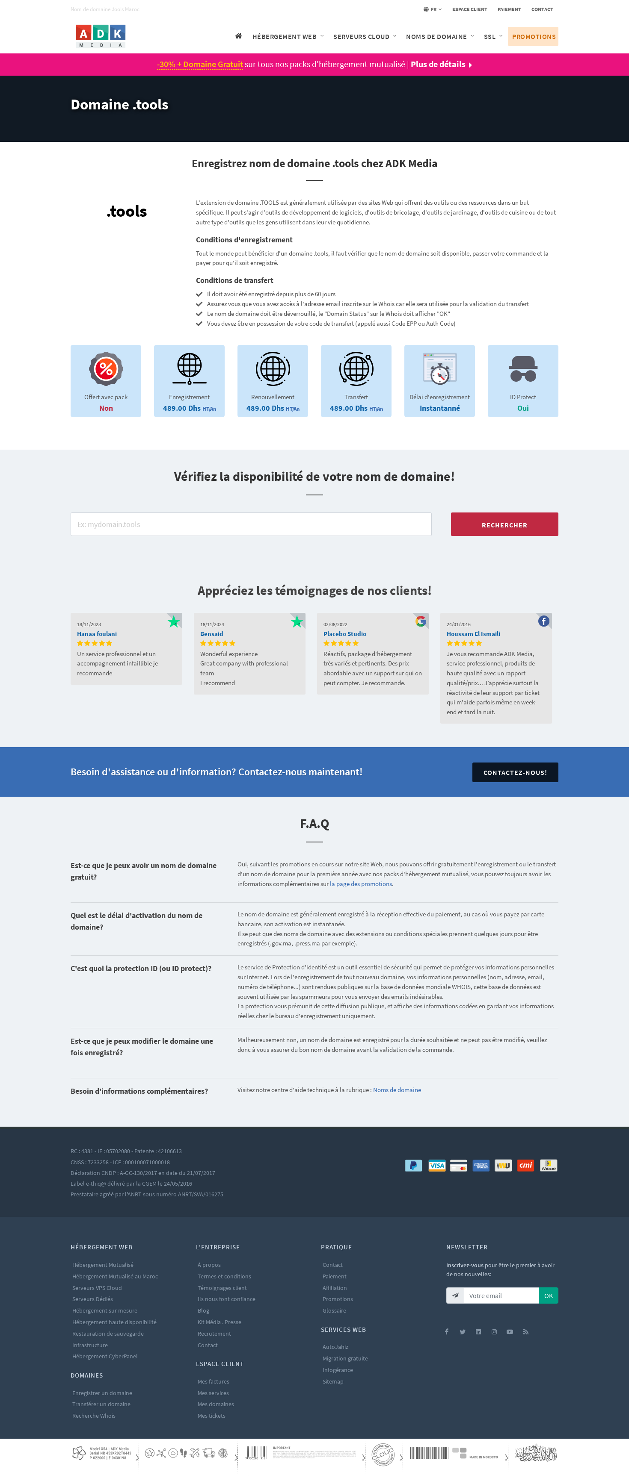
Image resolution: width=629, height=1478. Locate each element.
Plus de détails (438, 64)
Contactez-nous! (515, 772)
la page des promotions (361, 884)
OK (548, 1295)
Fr (433, 9)
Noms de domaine (397, 1090)
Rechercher (505, 525)
